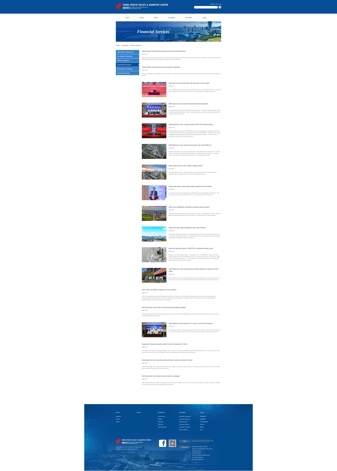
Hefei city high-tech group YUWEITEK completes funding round (191, 248)
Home (127, 17)
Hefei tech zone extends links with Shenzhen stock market (189, 83)
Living (204, 17)
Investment (171, 17)
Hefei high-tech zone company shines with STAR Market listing (190, 124)
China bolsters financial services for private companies (161, 67)
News (156, 17)
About (141, 17)
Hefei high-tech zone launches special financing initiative (188, 104)
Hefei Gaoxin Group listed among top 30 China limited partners (164, 51)
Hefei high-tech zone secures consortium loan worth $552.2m (190, 145)
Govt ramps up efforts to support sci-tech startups (159, 290)
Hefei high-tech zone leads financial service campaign (160, 376)
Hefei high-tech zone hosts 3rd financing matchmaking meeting (164, 307)
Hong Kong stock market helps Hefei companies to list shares (190, 186)
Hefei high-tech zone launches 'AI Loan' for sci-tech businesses (191, 323)
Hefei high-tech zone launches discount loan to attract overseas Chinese (167, 360)
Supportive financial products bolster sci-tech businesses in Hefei (164, 344)
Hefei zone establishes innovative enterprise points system (189, 207)
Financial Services (135, 45)
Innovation (188, 17)
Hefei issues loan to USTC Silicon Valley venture (186, 166)
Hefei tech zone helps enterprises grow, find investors (187, 228)
